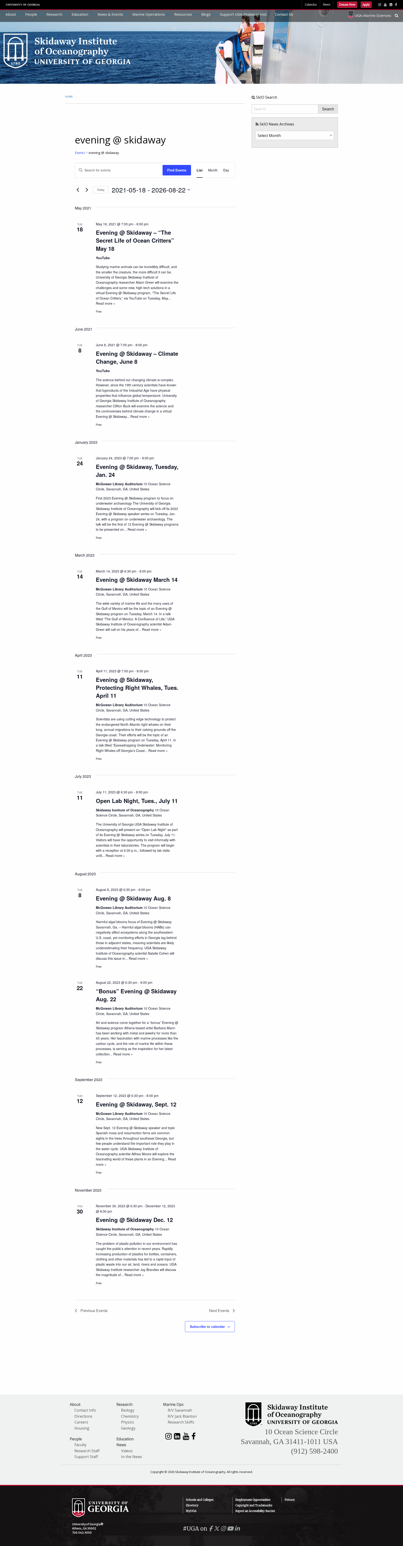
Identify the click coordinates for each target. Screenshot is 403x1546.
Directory (192, 1505)
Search (328, 109)
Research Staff (87, 1450)
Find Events (176, 170)
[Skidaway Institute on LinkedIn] (177, 1436)
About (11, 14)
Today (100, 190)
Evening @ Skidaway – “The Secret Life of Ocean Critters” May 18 (135, 240)
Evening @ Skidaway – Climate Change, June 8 (137, 357)
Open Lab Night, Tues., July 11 (137, 801)
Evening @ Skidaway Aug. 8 (133, 898)
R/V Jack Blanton (182, 1416)
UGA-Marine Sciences (372, 15)
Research (54, 14)
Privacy (290, 1499)
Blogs (206, 14)
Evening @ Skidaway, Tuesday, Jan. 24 (137, 470)
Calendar (311, 4)
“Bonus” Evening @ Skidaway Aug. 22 (136, 995)
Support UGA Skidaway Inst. (243, 14)
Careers (81, 1422)
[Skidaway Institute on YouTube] (186, 1436)
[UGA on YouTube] (231, 1528)
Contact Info (85, 1410)
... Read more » (138, 416)
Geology (128, 1428)
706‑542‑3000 (82, 1532)
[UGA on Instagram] (224, 1528)
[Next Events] (87, 189)
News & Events (110, 14)
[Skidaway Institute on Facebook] (193, 1436)
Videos (127, 1450)
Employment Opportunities (252, 1499)
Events (80, 152)
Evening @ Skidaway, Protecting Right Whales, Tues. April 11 (137, 687)
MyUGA (191, 1511)
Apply (366, 4)
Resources (183, 14)
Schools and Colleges (199, 1499)
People (31, 14)
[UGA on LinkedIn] (237, 1528)
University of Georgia (23, 5)
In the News (131, 1456)
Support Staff (86, 1456)
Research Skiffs (181, 1422)
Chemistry (130, 1416)
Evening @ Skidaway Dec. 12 (134, 1220)
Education (80, 14)
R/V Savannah (180, 1410)
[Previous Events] (77, 189)
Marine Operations (148, 14)
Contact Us (284, 14)
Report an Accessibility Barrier (255, 1511)
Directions (83, 1416)
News (326, 4)
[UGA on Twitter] (217, 1528)
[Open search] (399, 15)
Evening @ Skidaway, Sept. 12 (136, 1104)
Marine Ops (173, 1404)
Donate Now (347, 4)
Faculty (80, 1444)
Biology (127, 1410)
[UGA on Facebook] (211, 1528)
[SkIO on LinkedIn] (390, 4)
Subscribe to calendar (207, 1326)
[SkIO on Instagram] (379, 4)
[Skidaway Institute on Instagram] (168, 1436)
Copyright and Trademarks (253, 1505)
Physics (127, 1422)
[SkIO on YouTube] (385, 4)
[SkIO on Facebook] (396, 4)
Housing (81, 1428)
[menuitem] (11, 14)
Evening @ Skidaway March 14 (136, 579)
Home (69, 96)
